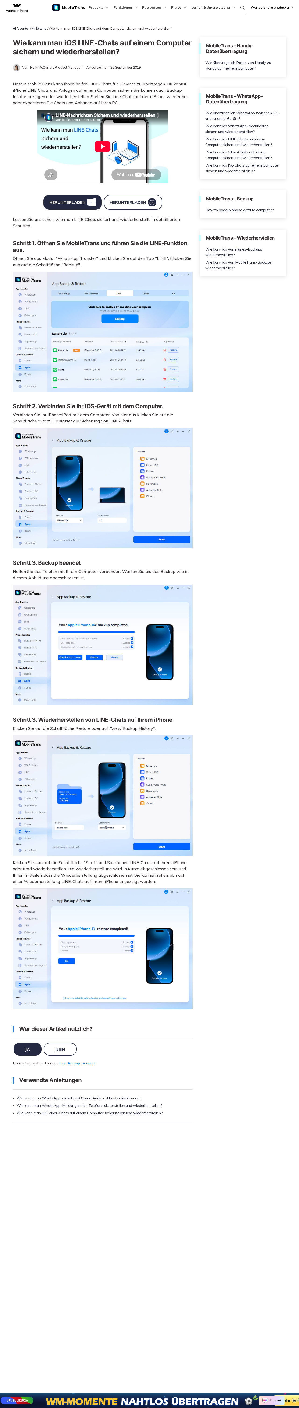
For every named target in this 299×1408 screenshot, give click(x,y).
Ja (27, 1049)
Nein (60, 1049)
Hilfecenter (21, 28)
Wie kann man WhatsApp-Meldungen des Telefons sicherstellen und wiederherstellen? (90, 1105)
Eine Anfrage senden (77, 1063)
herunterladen (67, 202)
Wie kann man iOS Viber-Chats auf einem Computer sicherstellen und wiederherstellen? (90, 1113)
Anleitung (39, 28)
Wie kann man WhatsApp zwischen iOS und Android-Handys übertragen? (79, 1098)
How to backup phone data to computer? (239, 210)
